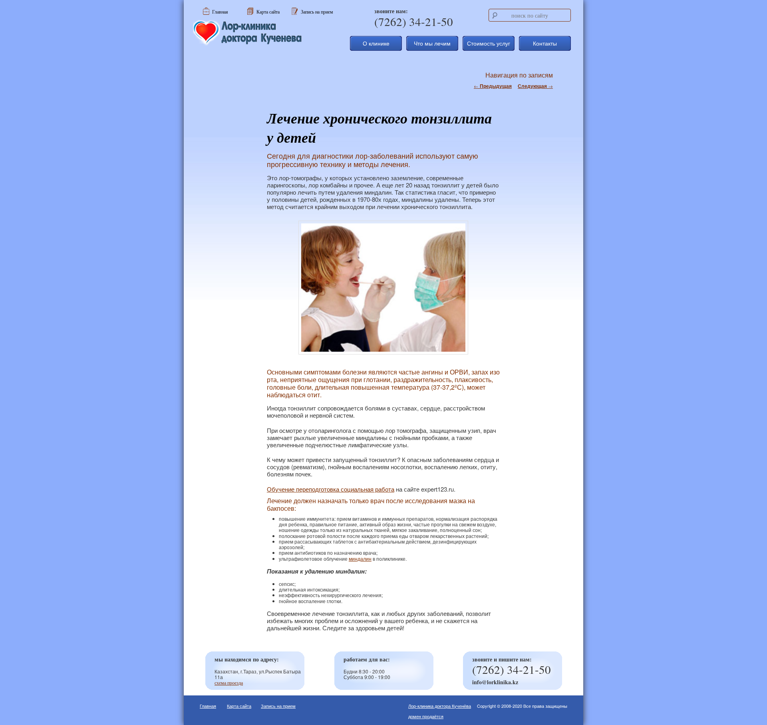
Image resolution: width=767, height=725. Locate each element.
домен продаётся (425, 716)
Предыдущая (493, 86)
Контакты (545, 43)
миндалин (360, 558)
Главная (208, 706)
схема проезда (229, 682)
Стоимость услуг (488, 43)
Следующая (535, 86)
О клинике (376, 43)
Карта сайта (239, 706)
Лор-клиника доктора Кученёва (439, 706)
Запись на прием (278, 706)
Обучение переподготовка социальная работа (330, 489)
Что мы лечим (432, 43)
